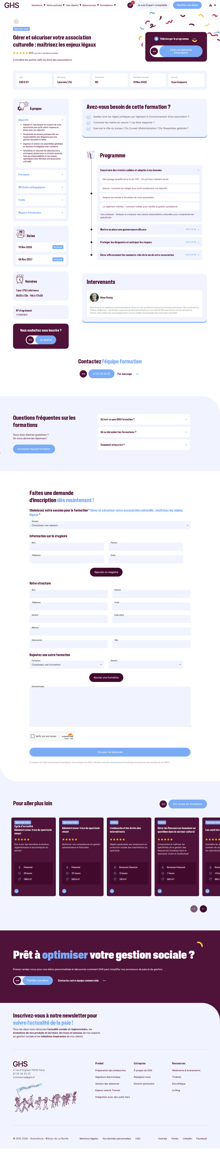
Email (113, 555)
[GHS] (11, 5)
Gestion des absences (107, 1083)
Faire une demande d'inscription (181, 51)
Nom (33, 542)
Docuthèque (178, 1083)
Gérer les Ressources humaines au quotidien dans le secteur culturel (177, 829)
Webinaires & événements (186, 1070)
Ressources (89, 5)
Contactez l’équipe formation (34, 448)
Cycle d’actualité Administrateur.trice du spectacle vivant (33, 829)
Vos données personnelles (117, 1138)
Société (35, 615)
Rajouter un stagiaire (106, 572)
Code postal (37, 640)
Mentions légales (89, 1138)
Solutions (37, 5)
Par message (124, 374)
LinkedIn (187, 1138)
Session (35, 521)
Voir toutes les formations (187, 803)
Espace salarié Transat (107, 1090)
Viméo (175, 1138)
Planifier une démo (187, 5)
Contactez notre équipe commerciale (78, 980)
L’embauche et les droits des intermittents (125, 829)
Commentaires (38, 686)
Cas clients (72, 5)
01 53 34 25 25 (101, 373)
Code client (119, 615)
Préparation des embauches (110, 1070)
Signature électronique (107, 1077)
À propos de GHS (143, 1070)
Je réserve (46, 339)
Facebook (201, 1138)
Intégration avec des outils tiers (112, 1097)
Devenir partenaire (144, 1083)
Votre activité (54, 5)
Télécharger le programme (174, 39)
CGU (137, 1138)
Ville (116, 640)
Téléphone (36, 555)
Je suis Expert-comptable (152, 5)
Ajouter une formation (106, 677)
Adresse (35, 627)
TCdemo (176, 1077)
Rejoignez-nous (142, 1077)
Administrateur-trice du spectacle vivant (81, 829)
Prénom (114, 542)
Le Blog (176, 1090)
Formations (106, 5)
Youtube (162, 1138)
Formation (36, 660)
